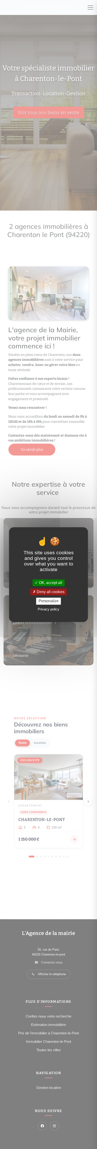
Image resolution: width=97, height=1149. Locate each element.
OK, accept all (50, 583)
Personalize (49, 601)
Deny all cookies (50, 592)
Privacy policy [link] (48, 609)
